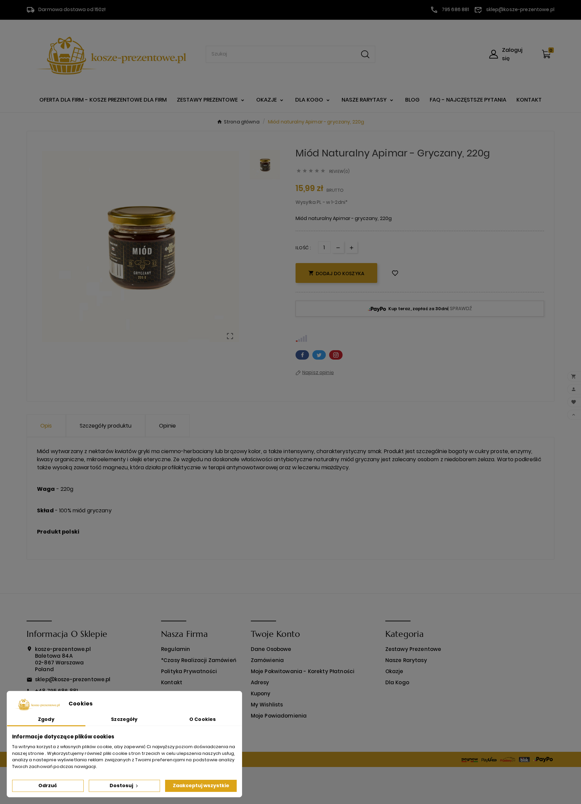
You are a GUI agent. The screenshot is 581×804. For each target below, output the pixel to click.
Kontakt (171, 682)
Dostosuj (122, 785)
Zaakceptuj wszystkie (201, 785)
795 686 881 (455, 9)
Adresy (260, 682)
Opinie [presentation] (167, 426)
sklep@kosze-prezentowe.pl (520, 9)
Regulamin (175, 649)
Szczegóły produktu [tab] (106, 426)
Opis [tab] (46, 426)
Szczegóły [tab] (124, 719)
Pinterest (336, 355)
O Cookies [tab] (202, 719)
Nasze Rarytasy (406, 660)
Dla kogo (397, 682)
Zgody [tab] (46, 719)
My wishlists (267, 704)
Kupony (261, 693)
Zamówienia (267, 660)
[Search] (365, 54)
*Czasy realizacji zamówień (198, 660)
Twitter (319, 355)
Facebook (302, 355)
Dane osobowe (271, 649)
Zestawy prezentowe (413, 649)
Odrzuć (47, 785)
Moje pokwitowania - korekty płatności (303, 671)
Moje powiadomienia (279, 715)
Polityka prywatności (189, 671)
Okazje (394, 671)
